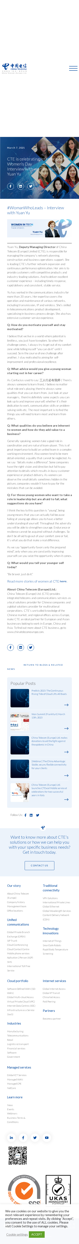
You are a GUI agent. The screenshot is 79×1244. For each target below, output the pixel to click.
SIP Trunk (12, 940)
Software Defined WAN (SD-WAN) (21, 990)
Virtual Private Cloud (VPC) (21, 1001)
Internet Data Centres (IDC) (21, 1005)
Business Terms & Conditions (16, 1119)
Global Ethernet (51, 906)
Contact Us (39, 865)
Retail (10, 1040)
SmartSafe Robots (52, 945)
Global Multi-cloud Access (20, 997)
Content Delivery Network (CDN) (56, 917)
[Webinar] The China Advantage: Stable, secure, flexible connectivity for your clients (49, 765)
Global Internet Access (54, 988)
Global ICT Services (17, 1075)
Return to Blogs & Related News (35, 667)
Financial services (16, 1048)
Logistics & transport (18, 1044)
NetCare (11, 1088)
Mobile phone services (18, 953)
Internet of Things (52, 941)
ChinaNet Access (51, 997)
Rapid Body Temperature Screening (55, 951)
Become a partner (52, 1018)
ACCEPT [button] (36, 1234)
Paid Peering (49, 1001)
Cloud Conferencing (17, 944)
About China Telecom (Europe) (18, 895)
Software (11, 1052)
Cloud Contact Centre (18, 949)
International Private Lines (56, 902)
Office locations (15, 910)
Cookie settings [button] (17, 1234)
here (63, 581)
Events (10, 1109)
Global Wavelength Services (57, 911)
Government (13, 1056)
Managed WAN (15, 1079)
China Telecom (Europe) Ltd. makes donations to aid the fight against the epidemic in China (49, 741)
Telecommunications (17, 1035)
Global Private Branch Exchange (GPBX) (18, 934)
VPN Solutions (50, 898)
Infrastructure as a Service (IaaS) (20, 1012)
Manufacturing (15, 1031)
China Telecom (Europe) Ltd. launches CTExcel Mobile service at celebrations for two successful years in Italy (49, 790)
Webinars (12, 1113)
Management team (16, 906)
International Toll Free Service (18, 968)
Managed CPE (14, 1083)
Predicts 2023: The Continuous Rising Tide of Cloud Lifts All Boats (49, 692)
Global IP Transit (51, 993)
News (10, 1105)
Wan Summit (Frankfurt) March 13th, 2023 (48, 716)
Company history (16, 902)
